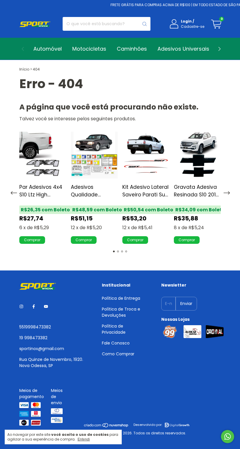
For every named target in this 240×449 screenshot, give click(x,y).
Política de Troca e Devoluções (121, 312)
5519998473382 (35, 327)
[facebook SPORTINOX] (34, 307)
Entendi (84, 439)
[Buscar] (144, 24)
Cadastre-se (192, 26)
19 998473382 (33, 338)
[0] (216, 24)
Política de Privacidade (114, 329)
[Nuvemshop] (106, 426)
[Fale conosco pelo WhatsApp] (227, 436)
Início (24, 69)
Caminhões (132, 48)
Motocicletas (89, 48)
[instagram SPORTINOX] (21, 307)
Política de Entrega (121, 298)
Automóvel (47, 48)
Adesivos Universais (183, 48)
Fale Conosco (116, 343)
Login (186, 21)
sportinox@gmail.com (41, 349)
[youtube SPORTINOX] (46, 307)
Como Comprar (118, 354)
